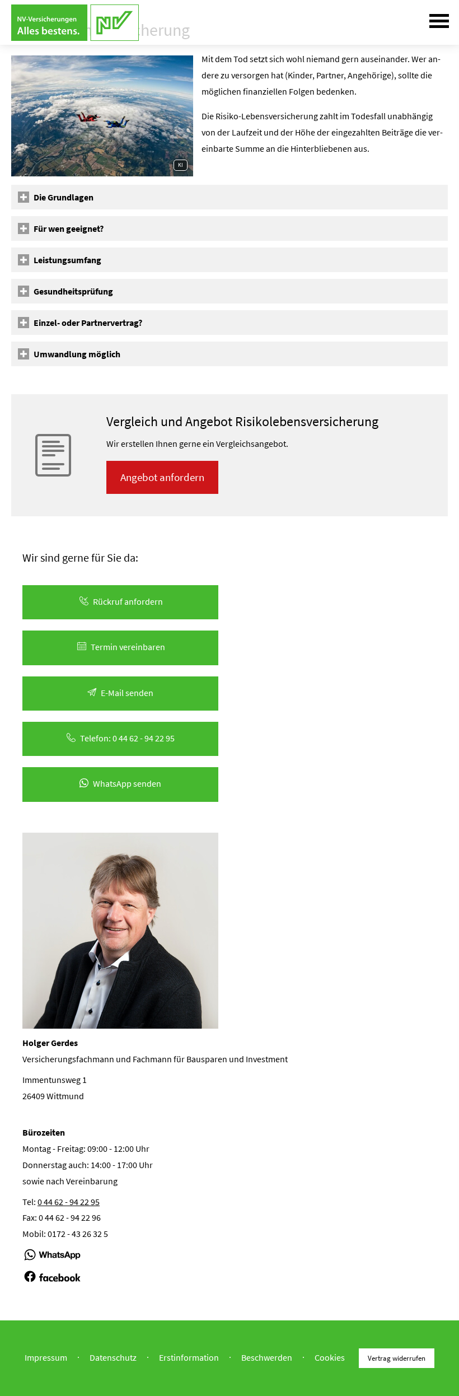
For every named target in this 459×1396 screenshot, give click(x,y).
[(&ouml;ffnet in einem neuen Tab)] (52, 1260)
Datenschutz (113, 1356)
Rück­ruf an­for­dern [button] (128, 601)
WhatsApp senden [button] (127, 783)
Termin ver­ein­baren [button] (128, 646)
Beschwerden (266, 1356)
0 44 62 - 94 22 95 (69, 1201)
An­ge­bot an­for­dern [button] (162, 477)
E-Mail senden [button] (127, 692)
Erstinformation (189, 1356)
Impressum (46, 1356)
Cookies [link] (330, 1356)
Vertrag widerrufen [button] (396, 1357)
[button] (63, 197)
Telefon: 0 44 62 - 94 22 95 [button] (127, 738)
